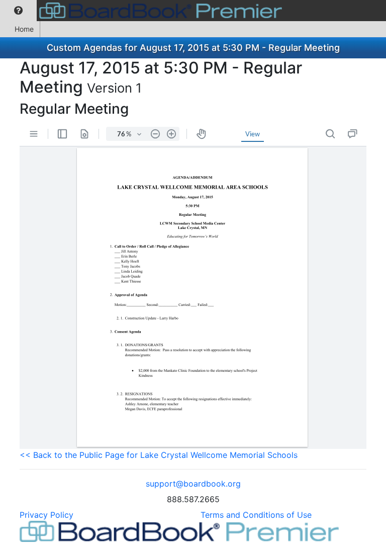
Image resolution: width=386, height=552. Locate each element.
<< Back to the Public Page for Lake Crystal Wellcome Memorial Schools (159, 455)
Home (24, 29)
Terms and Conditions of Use (256, 515)
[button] (18, 11)
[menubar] (143, 10)
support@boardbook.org (193, 484)
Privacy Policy (46, 515)
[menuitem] (18, 10)
